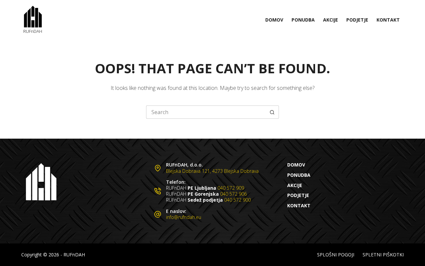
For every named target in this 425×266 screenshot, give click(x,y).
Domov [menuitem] (274, 20)
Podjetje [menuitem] (357, 20)
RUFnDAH (32, 31)
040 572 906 (233, 194)
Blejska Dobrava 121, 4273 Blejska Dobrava (212, 171)
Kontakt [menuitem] (388, 20)
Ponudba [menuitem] (303, 20)
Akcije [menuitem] (330, 20)
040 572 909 (230, 188)
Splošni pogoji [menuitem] (335, 255)
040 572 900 (237, 200)
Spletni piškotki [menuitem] (383, 255)
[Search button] (272, 112)
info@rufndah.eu (183, 217)
